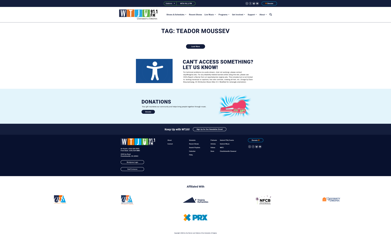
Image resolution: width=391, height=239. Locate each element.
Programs (223, 14)
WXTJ (222, 147)
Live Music (209, 14)
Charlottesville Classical (228, 151)
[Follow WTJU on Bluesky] (253, 3)
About (262, 14)
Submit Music (225, 144)
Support (251, 14)
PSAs (191, 155)
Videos (213, 147)
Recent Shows (195, 14)
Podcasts (214, 140)
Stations (169, 3)
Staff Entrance (132, 169)
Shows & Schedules (175, 14)
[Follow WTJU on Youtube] (257, 3)
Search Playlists (194, 147)
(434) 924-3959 (133, 149)
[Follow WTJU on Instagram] (246, 3)
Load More (195, 46)
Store (212, 151)
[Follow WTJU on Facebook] (250, 3)
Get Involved (237, 14)
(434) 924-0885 (134, 151)
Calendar (192, 151)
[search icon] (270, 14)
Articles (213, 144)
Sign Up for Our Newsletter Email (210, 129)
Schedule (192, 140)
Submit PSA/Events (227, 140)
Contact (170, 144)
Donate (270, 3)
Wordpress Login (132, 162)
